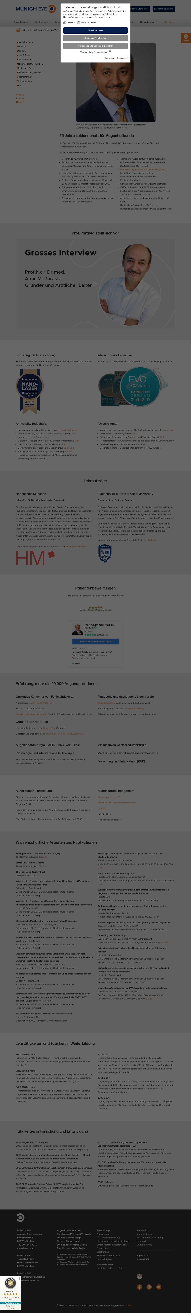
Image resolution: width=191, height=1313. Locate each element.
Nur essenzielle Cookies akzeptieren (95, 45)
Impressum (110, 58)
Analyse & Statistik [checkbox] (89, 22)
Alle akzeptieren (95, 30)
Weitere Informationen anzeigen (94, 52)
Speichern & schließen (95, 38)
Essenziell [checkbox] (71, 22)
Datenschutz (122, 58)
